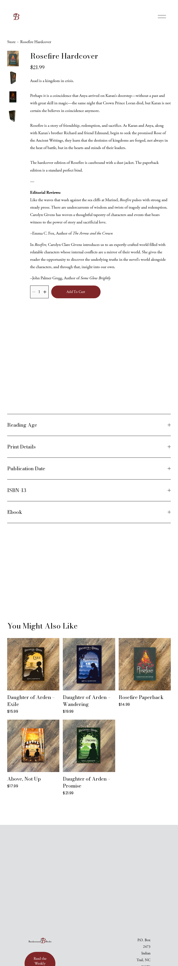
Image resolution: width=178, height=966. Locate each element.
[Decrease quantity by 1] (34, 292)
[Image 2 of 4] (13, 78)
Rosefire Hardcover (35, 41)
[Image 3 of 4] (13, 97)
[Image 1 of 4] (13, 59)
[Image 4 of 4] (13, 116)
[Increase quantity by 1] (45, 292)
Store (11, 41)
